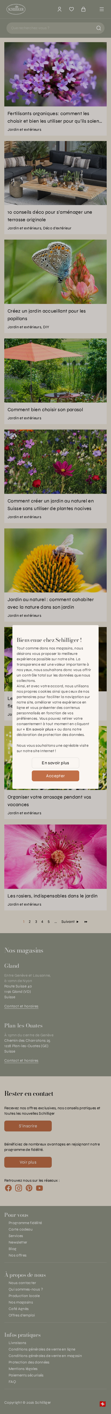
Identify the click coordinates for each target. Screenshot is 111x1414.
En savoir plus (55, 762)
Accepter (55, 775)
